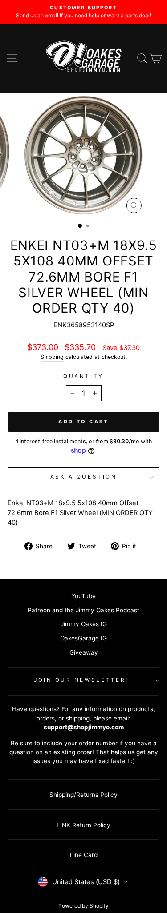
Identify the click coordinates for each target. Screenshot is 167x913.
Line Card (84, 854)
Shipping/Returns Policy (83, 794)
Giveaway (83, 652)
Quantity (83, 376)
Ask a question (83, 477)
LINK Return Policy (83, 825)
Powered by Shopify (83, 905)
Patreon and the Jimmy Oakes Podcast (83, 610)
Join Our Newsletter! (81, 680)
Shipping (52, 357)
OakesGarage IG (83, 638)
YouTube (83, 595)
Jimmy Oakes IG (84, 623)
